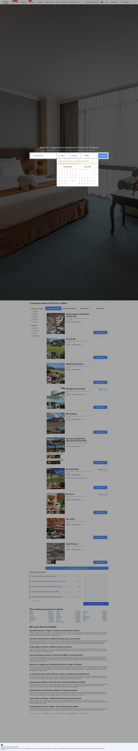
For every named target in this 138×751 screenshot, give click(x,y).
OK (134, 747)
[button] (58, 166)
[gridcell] (62, 172)
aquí (6, 749)
